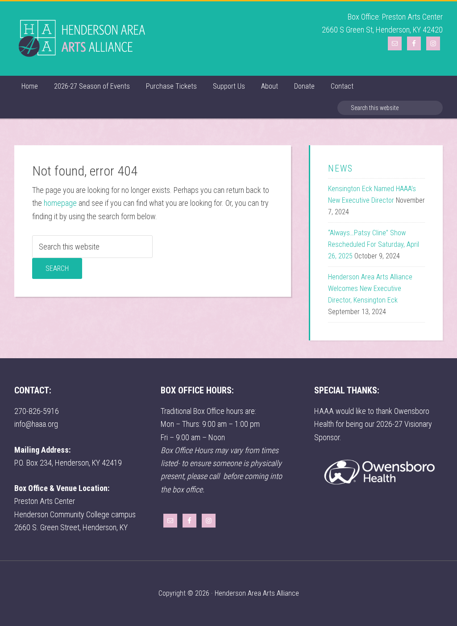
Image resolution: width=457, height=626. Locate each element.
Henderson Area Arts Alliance (81, 38)
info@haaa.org (36, 424)
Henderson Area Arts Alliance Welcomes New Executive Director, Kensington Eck (370, 288)
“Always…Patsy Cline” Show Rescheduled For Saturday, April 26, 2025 (373, 244)
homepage (60, 203)
